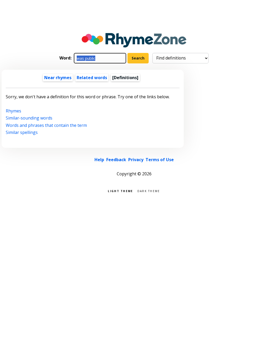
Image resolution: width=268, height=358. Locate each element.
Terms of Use (160, 159)
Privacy (135, 159)
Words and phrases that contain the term (46, 125)
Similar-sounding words (29, 118)
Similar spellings (22, 132)
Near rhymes (57, 77)
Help (99, 159)
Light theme (120, 190)
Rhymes (13, 111)
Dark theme (148, 190)
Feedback (116, 159)
